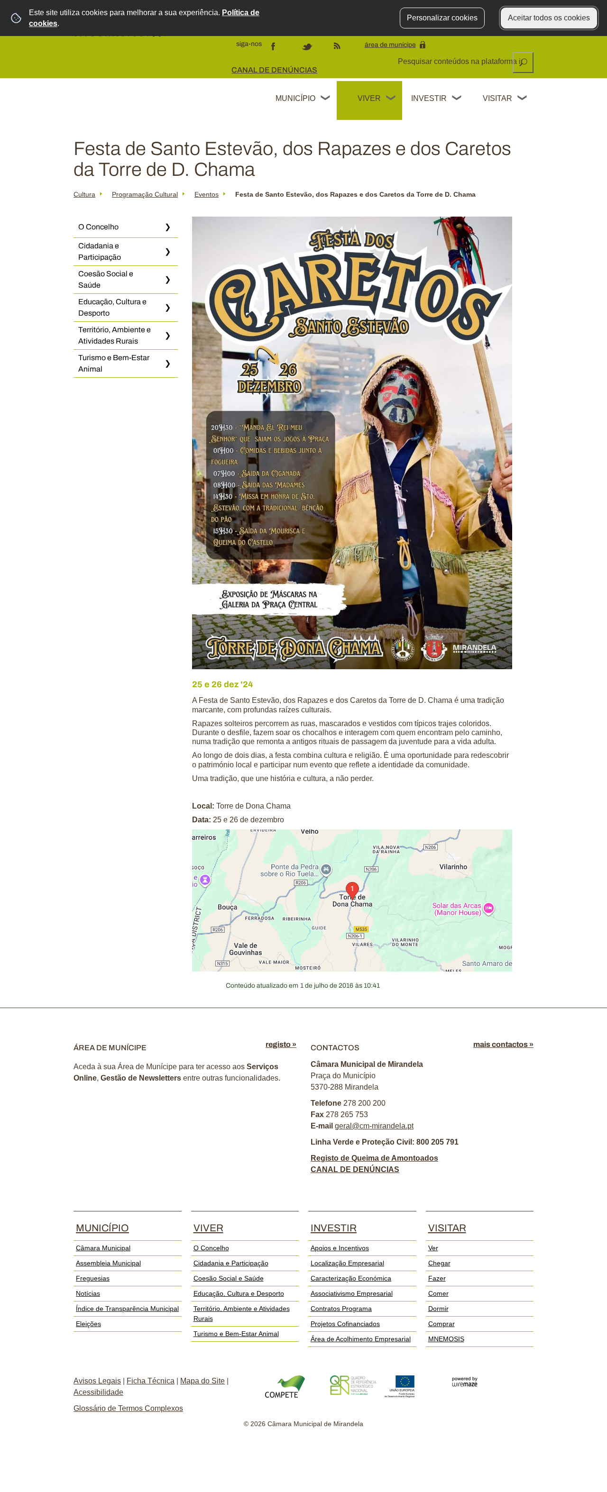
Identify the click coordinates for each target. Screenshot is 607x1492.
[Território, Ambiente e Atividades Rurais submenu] (167, 335)
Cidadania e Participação (99, 251)
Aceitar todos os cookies (549, 18)
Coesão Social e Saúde (105, 279)
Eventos (206, 194)
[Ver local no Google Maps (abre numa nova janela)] (352, 900)
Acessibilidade (98, 1392)
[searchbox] (461, 61)
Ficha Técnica (151, 1381)
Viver (369, 98)
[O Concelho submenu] (167, 227)
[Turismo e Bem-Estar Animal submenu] (167, 363)
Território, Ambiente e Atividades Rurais (114, 335)
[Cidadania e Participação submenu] (167, 251)
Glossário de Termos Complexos (128, 1408)
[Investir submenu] (457, 99)
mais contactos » (503, 1044)
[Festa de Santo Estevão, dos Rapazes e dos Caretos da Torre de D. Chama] (352, 443)
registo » (281, 1044)
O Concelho (98, 227)
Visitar (497, 98)
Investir (428, 98)
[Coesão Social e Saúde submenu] (167, 279)
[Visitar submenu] (522, 99)
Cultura (84, 194)
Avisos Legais (97, 1381)
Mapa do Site (202, 1381)
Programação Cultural (145, 194)
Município (295, 98)
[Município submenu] (325, 99)
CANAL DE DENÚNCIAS (274, 70)
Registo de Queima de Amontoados (374, 1158)
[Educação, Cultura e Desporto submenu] (167, 307)
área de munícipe (390, 44)
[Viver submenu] (391, 99)
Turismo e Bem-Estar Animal (113, 363)
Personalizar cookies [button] (442, 18)
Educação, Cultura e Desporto (112, 307)
